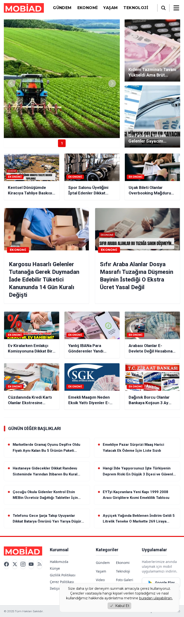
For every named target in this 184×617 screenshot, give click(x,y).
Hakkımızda (59, 561)
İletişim (56, 588)
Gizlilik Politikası (62, 575)
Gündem (62, 8)
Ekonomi (87, 8)
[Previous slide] (11, 83)
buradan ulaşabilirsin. (156, 598)
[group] (62, 78)
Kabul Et (122, 606)
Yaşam (110, 8)
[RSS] (39, 564)
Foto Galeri (124, 580)
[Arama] (163, 8)
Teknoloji (135, 8)
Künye (55, 568)
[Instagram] (23, 564)
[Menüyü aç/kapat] (176, 8)
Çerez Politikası (62, 581)
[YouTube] (31, 564)
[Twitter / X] (14, 564)
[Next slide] (112, 83)
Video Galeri (100, 582)
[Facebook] (6, 564)
